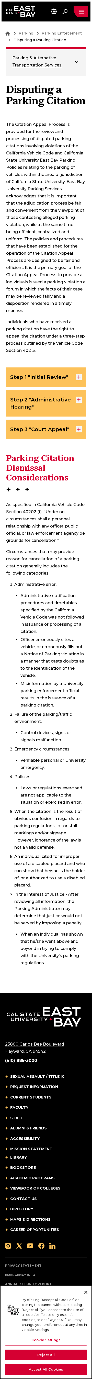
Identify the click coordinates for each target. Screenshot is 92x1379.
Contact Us (23, 1198)
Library (18, 1157)
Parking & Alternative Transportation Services (37, 61)
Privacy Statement (23, 1266)
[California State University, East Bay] (44, 1016)
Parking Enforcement (62, 33)
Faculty (19, 1107)
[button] (54, 11)
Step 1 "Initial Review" (39, 377)
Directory (21, 1209)
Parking (26, 33)
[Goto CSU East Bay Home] (7, 33)
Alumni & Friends (28, 1128)
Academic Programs (32, 1178)
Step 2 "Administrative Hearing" (40, 403)
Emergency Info (20, 1275)
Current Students (31, 1097)
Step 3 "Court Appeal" (39, 429)
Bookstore (23, 1167)
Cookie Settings (46, 1340)
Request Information (34, 1086)
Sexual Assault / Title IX (37, 1076)
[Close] (85, 1292)
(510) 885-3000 (21, 1060)
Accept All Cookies (46, 1369)
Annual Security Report (28, 1284)
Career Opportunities (34, 1229)
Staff (16, 1118)
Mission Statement (31, 1149)
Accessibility (25, 1138)
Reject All (45, 1355)
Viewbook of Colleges (35, 1188)
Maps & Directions (30, 1219)
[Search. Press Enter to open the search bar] (65, 11)
